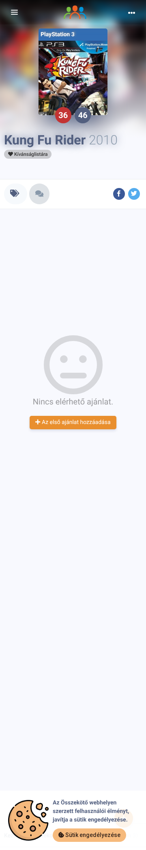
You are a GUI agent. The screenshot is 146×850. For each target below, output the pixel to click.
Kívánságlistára (30, 154)
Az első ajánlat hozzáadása (75, 422)
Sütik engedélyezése (92, 835)
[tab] (15, 194)
